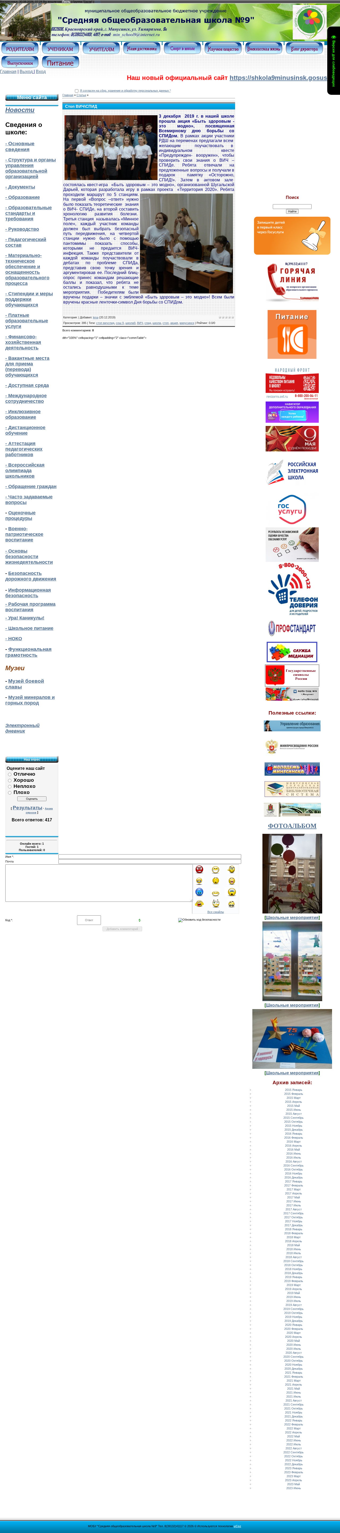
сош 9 (120, 322)
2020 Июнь (293, 1344)
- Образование (22, 197)
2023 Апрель (293, 1480)
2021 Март (294, 1380)
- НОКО (13, 638)
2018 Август (294, 1257)
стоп (166, 322)
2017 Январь (293, 1181)
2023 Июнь (293, 1488)
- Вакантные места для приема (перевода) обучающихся (27, 367)
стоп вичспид (105, 322)
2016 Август (294, 1161)
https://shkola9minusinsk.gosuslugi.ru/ (239, 77)
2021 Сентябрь (293, 1404)
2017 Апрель (293, 1193)
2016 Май (293, 1149)
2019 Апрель (293, 1289)
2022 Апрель (293, 1432)
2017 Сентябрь (293, 1213)
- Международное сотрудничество (26, 398)
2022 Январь (293, 1420)
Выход (26, 71)
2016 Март (294, 1141)
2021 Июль (293, 1396)
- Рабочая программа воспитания (30, 606)
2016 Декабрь (293, 1177)
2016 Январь (293, 1133)
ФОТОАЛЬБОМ (292, 825)
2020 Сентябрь (293, 1356)
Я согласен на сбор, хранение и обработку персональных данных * (125, 90)
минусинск (187, 322)
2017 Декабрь (293, 1225)
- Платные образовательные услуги (26, 321)
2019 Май (293, 1293)
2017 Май (293, 1197)
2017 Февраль (293, 1185)
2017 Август (294, 1209)
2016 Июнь (293, 1153)
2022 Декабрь (293, 1464)
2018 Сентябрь (293, 1261)
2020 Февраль (293, 1328)
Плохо (22, 792)
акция (174, 322)
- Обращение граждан (31, 486)
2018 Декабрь (293, 1273)
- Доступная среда (27, 385)
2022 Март (294, 1428)
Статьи (81, 95)
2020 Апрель (293, 1336)
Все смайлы (215, 911)
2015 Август (294, 1113)
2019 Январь (293, 1277)
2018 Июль (293, 1253)
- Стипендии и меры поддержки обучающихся (29, 299)
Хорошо (24, 780)
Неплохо (25, 786)
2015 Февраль (293, 1093)
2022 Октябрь (293, 1456)
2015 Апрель (293, 1101)
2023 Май (293, 1484)
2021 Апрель (293, 1384)
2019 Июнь (293, 1297)
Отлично (24, 774)
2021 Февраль (293, 1376)
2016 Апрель (293, 1145)
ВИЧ (140, 322)
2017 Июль (293, 1205)
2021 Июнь (293, 1392)
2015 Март (294, 1097)
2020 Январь (293, 1324)
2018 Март (294, 1237)
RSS (98, 1)
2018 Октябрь (293, 1265)
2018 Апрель (293, 1241)
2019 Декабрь (293, 1320)
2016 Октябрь (293, 1169)
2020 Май (293, 1340)
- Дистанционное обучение (25, 430)
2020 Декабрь (293, 1368)
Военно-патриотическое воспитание (24, 534)
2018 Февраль (293, 1233)
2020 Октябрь (293, 1360)
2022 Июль (293, 1444)
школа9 (130, 322)
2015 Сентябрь (293, 1117)
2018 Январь (293, 1229)
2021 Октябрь (293, 1408)
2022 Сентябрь (293, 1452)
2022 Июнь (293, 1440)
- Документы (20, 187)
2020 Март (294, 1332)
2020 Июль (293, 1348)
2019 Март (294, 1285)
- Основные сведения (20, 146)
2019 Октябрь (293, 1312)
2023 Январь (293, 1468)
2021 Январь (293, 1372)
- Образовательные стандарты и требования (28, 213)
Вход (41, 71)
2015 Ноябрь (293, 1125)
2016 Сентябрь (293, 1165)
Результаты (27, 807)
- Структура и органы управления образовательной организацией (30, 168)
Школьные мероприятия (292, 917)
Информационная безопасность (28, 592)
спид (147, 322)
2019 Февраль (293, 1281)
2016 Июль (293, 1157)
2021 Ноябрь (293, 1412)
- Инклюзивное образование (23, 414)
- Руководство (22, 229)
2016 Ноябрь (293, 1173)
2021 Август (294, 1400)
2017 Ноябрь (293, 1221)
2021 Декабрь (293, 1416)
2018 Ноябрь (293, 1269)
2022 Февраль (293, 1424)
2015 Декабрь (293, 1129)
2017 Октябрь (293, 1217)
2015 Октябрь (293, 1121)
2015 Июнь (293, 1109)
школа (156, 322)
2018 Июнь (293, 1249)
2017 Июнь (293, 1201)
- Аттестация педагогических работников (23, 449)
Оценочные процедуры (20, 515)
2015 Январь (293, 1089)
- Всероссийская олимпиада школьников (25, 470)
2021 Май (293, 1388)
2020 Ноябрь (293, 1364)
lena (95, 317)
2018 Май (293, 1245)
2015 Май (293, 1105)
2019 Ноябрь (293, 1316)
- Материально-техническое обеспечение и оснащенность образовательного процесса (27, 269)
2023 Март (294, 1476)
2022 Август (294, 1448)
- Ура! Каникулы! (24, 618)
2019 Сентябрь (293, 1308)
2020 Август (294, 1352)
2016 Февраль (293, 1137)
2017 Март (294, 1189)
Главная (8, 71)
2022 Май (293, 1436)
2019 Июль (293, 1301)
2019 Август (294, 1304)
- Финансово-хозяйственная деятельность (23, 342)
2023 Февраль (293, 1472)
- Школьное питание (29, 628)
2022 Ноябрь (293, 1460)
